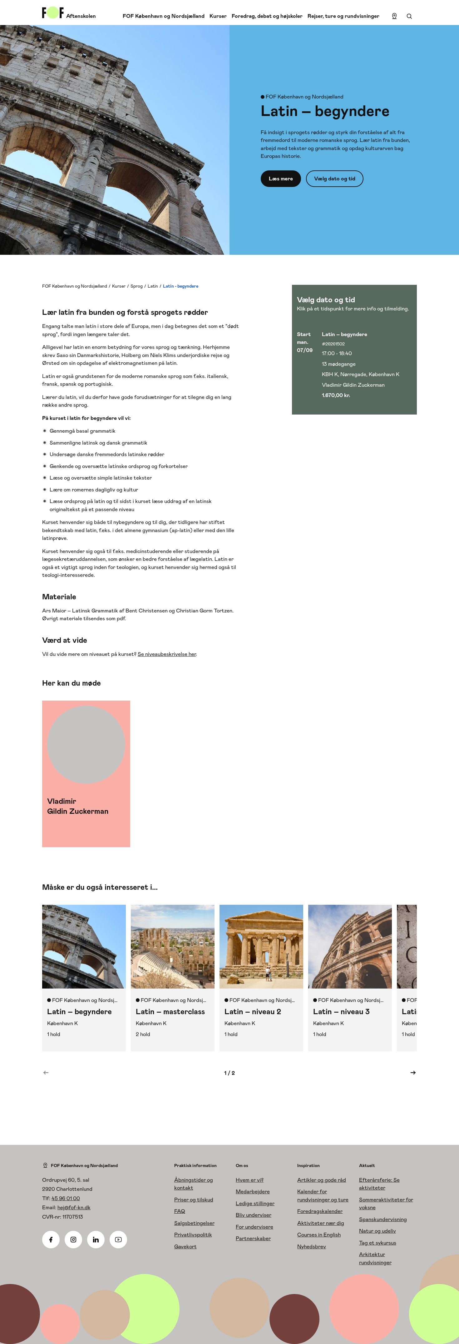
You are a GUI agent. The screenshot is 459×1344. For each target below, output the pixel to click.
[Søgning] (409, 16)
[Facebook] (51, 1239)
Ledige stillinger (255, 1203)
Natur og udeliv (377, 1230)
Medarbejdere (253, 1191)
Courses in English (319, 1234)
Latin (153, 286)
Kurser (218, 16)
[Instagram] (73, 1239)
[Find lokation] (394, 16)
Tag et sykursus (377, 1242)
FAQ (179, 1211)
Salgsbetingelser (194, 1223)
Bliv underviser (253, 1214)
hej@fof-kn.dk (74, 1207)
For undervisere (254, 1226)
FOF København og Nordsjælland (164, 16)
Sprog (137, 286)
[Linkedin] (96, 1239)
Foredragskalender (320, 1211)
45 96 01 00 (66, 1198)
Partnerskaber (253, 1238)
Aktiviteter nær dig (320, 1223)
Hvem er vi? (250, 1179)
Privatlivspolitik (193, 1234)
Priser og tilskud (193, 1199)
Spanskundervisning (383, 1219)
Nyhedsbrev (311, 1246)
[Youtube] (118, 1239)
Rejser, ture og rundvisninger (343, 16)
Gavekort (185, 1246)
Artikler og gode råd (321, 1179)
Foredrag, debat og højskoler (267, 16)
